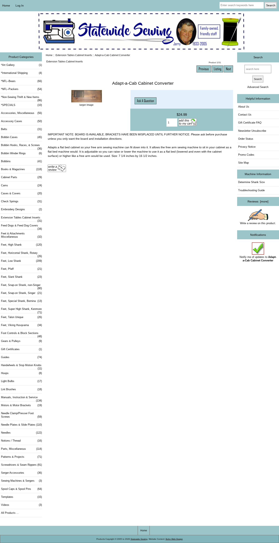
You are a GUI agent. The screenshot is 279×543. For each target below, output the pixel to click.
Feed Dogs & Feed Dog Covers (21, 226)
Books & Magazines (21, 169)
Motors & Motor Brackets (21, 405)
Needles (21, 432)
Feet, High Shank (21, 244)
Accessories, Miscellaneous (21, 113)
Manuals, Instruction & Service (21, 398)
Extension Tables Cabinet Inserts (74, 55)
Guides (21, 357)
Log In (20, 5)
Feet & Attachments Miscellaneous (21, 235)
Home (6, 5)
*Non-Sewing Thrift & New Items (21, 98)
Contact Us (244, 114)
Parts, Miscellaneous (21, 448)
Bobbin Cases (21, 137)
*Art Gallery (21, 64)
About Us (243, 106)
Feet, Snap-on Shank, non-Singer (21, 286)
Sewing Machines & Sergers (21, 480)
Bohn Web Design (174, 539)
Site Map (243, 162)
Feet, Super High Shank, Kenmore (21, 310)
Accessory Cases (21, 121)
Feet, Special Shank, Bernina (21, 300)
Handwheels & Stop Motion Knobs (21, 366)
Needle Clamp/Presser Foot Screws (21, 415)
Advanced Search (257, 87)
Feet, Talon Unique (21, 317)
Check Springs (21, 201)
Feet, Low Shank (21, 260)
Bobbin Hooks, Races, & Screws (21, 146)
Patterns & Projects (21, 456)
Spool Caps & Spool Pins (21, 488)
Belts (21, 129)
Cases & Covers (21, 193)
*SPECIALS (21, 105)
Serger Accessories (21, 472)
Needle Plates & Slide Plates (21, 424)
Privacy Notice (247, 146)
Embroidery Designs (21, 209)
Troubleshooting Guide (251, 190)
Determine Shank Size (251, 182)
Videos (21, 504)
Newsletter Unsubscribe (252, 130)
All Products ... (10, 512)
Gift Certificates (21, 349)
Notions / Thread (21, 440)
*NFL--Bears (21, 81)
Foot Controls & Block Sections (21, 334)
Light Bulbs (21, 381)
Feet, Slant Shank (21, 276)
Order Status (245, 138)
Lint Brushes (21, 389)
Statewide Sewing (139, 539)
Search (258, 57)
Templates (21, 496)
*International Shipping (21, 72)
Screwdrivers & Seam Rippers (21, 464)
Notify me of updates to (258, 258)
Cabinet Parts (21, 177)
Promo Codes (246, 154)
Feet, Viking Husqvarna (21, 325)
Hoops (21, 373)
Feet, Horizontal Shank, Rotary (21, 254)
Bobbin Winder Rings (21, 153)
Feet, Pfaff (21, 268)
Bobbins (21, 161)
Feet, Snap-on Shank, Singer (21, 293)
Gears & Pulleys (21, 341)
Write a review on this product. (258, 223)
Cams (21, 185)
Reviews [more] (258, 201)
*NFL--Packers (21, 89)
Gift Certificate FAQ (249, 122)
